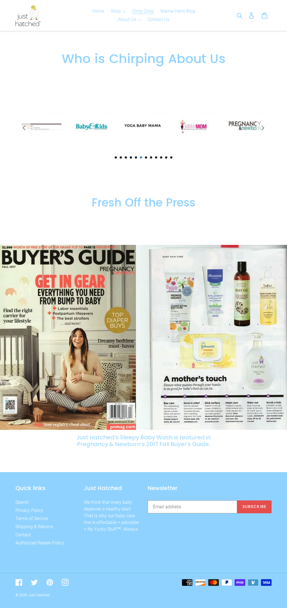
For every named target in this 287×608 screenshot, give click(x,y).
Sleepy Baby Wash (146, 437)
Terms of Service (31, 518)
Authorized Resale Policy (39, 543)
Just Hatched (39, 595)
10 (161, 157)
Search (22, 502)
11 (166, 157)
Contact (23, 534)
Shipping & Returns (34, 526)
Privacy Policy (29, 510)
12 (171, 157)
